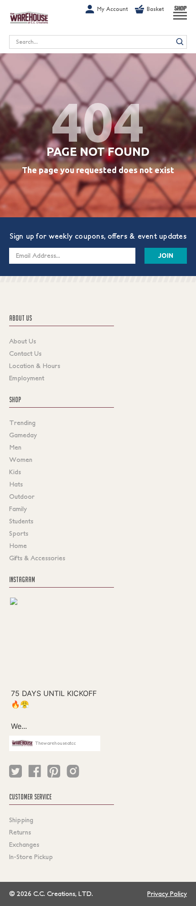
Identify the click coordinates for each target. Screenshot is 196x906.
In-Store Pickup (31, 856)
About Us (22, 341)
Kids (15, 472)
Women (20, 459)
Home (18, 545)
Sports (18, 533)
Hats (16, 484)
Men (15, 447)
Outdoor (22, 496)
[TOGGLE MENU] (180, 19)
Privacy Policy (167, 893)
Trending (22, 422)
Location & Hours (34, 365)
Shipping (21, 820)
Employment (26, 378)
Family (18, 508)
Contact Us (25, 353)
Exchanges (24, 844)
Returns (20, 832)
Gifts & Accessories (37, 558)
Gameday (23, 435)
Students (21, 521)
